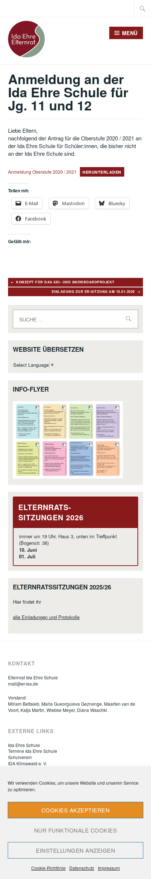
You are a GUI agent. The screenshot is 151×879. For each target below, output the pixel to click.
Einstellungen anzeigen (75, 850)
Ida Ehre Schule (24, 745)
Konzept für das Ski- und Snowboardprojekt (65, 282)
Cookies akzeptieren (75, 810)
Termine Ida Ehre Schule (32, 751)
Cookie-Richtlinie (48, 868)
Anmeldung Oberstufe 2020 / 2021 (42, 172)
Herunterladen (101, 172)
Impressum (109, 868)
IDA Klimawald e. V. (27, 763)
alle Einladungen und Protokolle (46, 617)
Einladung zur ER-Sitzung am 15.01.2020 (93, 291)
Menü (130, 33)
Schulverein (20, 757)
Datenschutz (81, 868)
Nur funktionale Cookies (75, 830)
